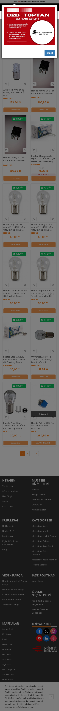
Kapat (50, 53)
